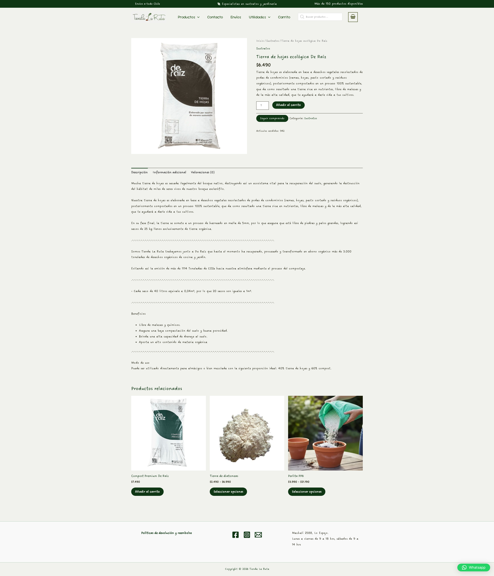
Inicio (260, 41)
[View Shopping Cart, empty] (353, 17)
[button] (147, 4)
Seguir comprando (272, 118)
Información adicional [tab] (169, 172)
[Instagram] (246, 534)
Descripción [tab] (139, 172)
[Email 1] (258, 534)
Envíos (236, 17)
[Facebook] (235, 534)
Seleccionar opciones (228, 491)
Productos (186, 17)
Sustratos (272, 41)
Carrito (284, 17)
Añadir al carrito (288, 105)
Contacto (215, 17)
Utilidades (257, 17)
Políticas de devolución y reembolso (166, 533)
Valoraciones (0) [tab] (202, 172)
